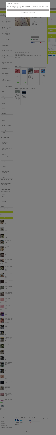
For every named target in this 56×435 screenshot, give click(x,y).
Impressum (25, 15)
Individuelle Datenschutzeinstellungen (28, 12)
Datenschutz (31, 15)
